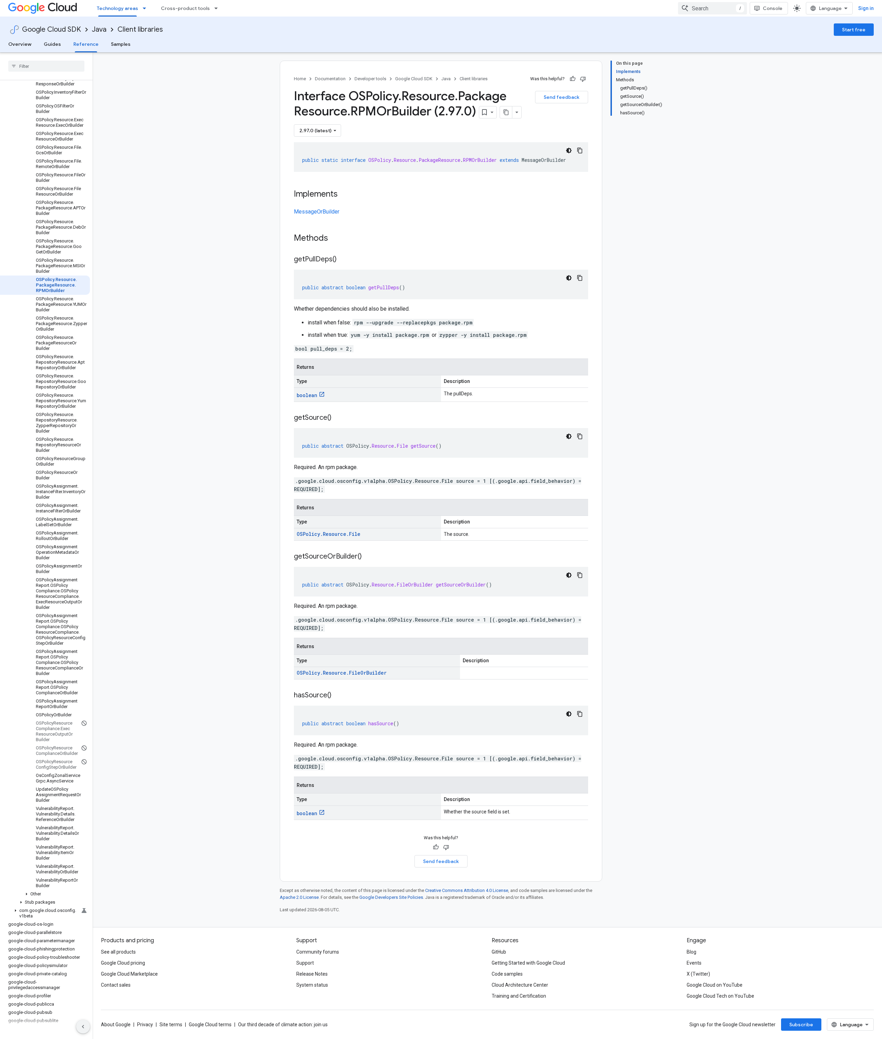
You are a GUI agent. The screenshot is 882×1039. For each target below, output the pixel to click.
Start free (853, 30)
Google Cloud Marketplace (129, 974)
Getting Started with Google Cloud (528, 963)
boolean (307, 395)
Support (305, 963)
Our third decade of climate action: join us (283, 1024)
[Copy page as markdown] (506, 112)
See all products (118, 952)
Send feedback (562, 97)
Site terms (171, 1024)
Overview (19, 44)
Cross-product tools (185, 8)
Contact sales (116, 985)
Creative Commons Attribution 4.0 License (466, 890)
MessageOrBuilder (316, 211)
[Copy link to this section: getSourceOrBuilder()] (369, 557)
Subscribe (801, 1024)
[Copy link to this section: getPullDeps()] (343, 260)
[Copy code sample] (579, 150)
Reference (86, 44)
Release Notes (312, 974)
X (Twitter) (698, 974)
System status (312, 985)
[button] (45, 894)
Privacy (145, 1024)
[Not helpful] (583, 79)
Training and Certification (519, 996)
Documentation (330, 78)
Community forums (317, 952)
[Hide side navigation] (83, 1026)
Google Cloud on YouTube (714, 985)
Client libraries (140, 29)
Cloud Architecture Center (520, 985)
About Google (116, 1024)
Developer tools (370, 78)
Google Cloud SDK (51, 29)
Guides (52, 44)
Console (772, 8)
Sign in (866, 8)
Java (99, 29)
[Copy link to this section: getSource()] (338, 418)
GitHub (499, 952)
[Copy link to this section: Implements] (344, 194)
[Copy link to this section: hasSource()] (338, 696)
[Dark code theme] (568, 150)
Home (300, 78)
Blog (691, 952)
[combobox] (712, 8)
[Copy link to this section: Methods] (337, 239)
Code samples (507, 974)
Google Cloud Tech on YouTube (720, 996)
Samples (121, 44)
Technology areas (117, 8)
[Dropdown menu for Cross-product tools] (218, 8)
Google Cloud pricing (123, 963)
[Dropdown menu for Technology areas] (146, 8)
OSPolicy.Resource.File (328, 534)
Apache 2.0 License (299, 897)
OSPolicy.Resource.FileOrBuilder (342, 672)
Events (694, 963)
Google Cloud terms (210, 1024)
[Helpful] (572, 79)
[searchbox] (46, 66)
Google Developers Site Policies (391, 897)
